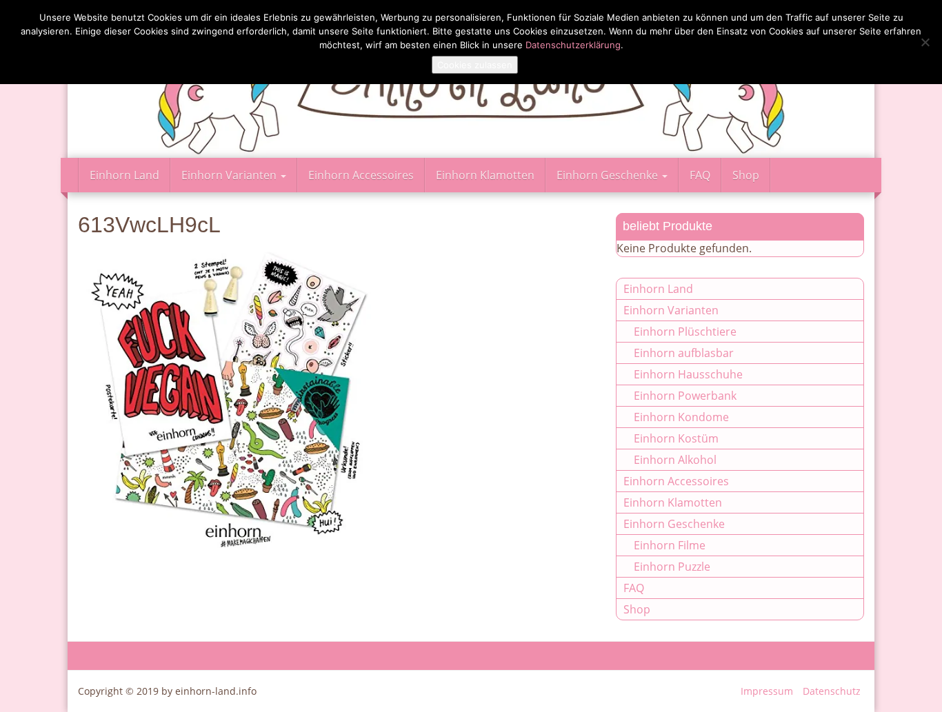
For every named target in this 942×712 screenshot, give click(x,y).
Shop (745, 175)
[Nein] (925, 42)
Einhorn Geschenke (609, 175)
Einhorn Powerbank (685, 395)
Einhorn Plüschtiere (685, 331)
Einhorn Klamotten (485, 175)
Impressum (767, 691)
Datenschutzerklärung (573, 44)
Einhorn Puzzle (672, 566)
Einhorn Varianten (230, 175)
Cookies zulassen (474, 64)
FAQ (700, 175)
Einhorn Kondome (681, 417)
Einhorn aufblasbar (684, 352)
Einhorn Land (124, 175)
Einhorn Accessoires (361, 175)
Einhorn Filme (669, 545)
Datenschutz (832, 691)
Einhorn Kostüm (676, 438)
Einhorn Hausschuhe (688, 374)
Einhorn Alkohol (675, 459)
